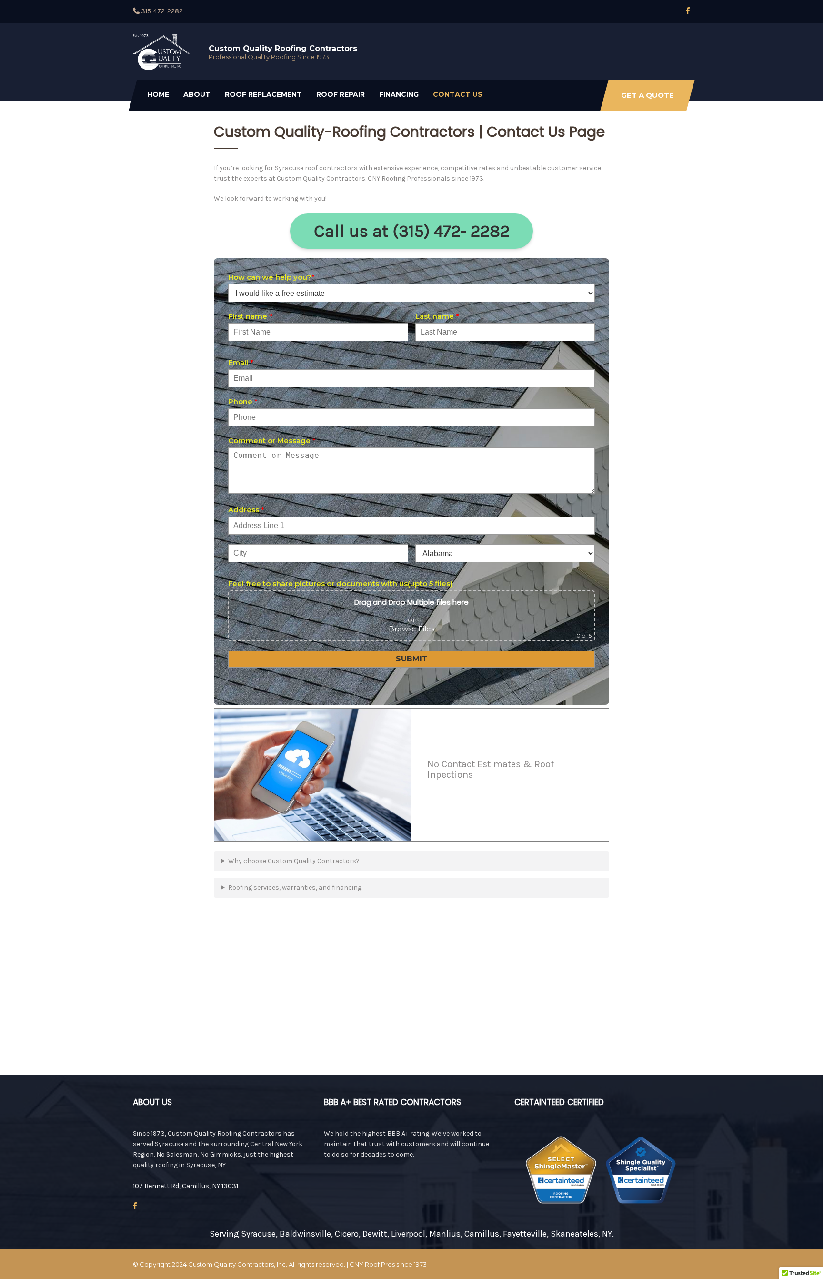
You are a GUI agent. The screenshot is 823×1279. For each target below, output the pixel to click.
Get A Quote (647, 95)
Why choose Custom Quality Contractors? (294, 861)
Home (158, 94)
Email (240, 362)
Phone (243, 401)
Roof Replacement (263, 94)
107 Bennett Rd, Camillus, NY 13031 (185, 1186)
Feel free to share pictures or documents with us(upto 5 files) (340, 583)
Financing (399, 94)
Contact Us (457, 94)
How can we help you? (271, 277)
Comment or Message (272, 440)
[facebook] (688, 10)
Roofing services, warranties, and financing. (295, 887)
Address (246, 509)
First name (250, 316)
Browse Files (411, 628)
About (197, 94)
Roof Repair (340, 94)
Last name (437, 316)
